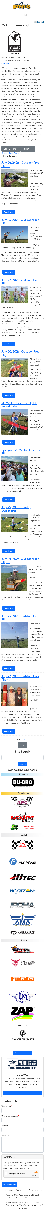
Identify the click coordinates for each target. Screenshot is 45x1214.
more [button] (22, 745)
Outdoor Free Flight (10, 153)
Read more (9, 212)
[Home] (21, 5)
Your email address (10, 1116)
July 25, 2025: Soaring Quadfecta (16, 509)
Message (5, 1135)
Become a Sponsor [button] (22, 1053)
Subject (5, 1125)
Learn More (10, 148)
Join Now (22, 1093)
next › (25, 739)
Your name (6, 1106)
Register (27, 148)
